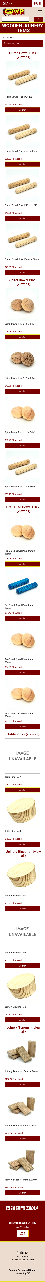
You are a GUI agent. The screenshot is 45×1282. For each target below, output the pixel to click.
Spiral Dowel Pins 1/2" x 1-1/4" (20, 378)
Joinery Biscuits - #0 (15, 1006)
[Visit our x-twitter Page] (32, 1208)
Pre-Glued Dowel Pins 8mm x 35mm (20, 661)
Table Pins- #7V (13, 776)
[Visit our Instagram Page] (18, 1208)
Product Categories (11, 43)
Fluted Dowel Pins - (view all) (23, 55)
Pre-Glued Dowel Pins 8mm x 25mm (20, 715)
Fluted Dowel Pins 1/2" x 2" (18, 96)
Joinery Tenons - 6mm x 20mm (21, 1179)
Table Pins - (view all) (23, 734)
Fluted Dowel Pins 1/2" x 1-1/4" (21, 205)
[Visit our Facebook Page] (8, 1208)
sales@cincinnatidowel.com (22, 1223)
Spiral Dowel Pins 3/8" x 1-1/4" (20, 323)
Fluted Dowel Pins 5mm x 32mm (21, 151)
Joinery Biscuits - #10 (16, 895)
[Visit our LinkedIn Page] (23, 1208)
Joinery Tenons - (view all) (23, 1029)
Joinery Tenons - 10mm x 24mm (21, 1071)
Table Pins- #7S (13, 831)
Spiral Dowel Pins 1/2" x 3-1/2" (20, 432)
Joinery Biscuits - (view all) (23, 853)
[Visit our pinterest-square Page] (28, 1208)
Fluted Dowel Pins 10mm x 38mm (22, 259)
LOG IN (37, 3)
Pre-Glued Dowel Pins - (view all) (23, 509)
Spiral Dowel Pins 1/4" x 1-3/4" (20, 486)
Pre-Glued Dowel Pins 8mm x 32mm (20, 606)
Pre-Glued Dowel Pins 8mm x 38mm (20, 552)
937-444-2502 (22, 1226)
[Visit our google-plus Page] (37, 1208)
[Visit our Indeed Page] (13, 1208)
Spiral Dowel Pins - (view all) (23, 282)
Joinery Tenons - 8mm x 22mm (21, 1125)
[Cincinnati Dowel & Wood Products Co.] (13, 12)
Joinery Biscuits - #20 (16, 952)
